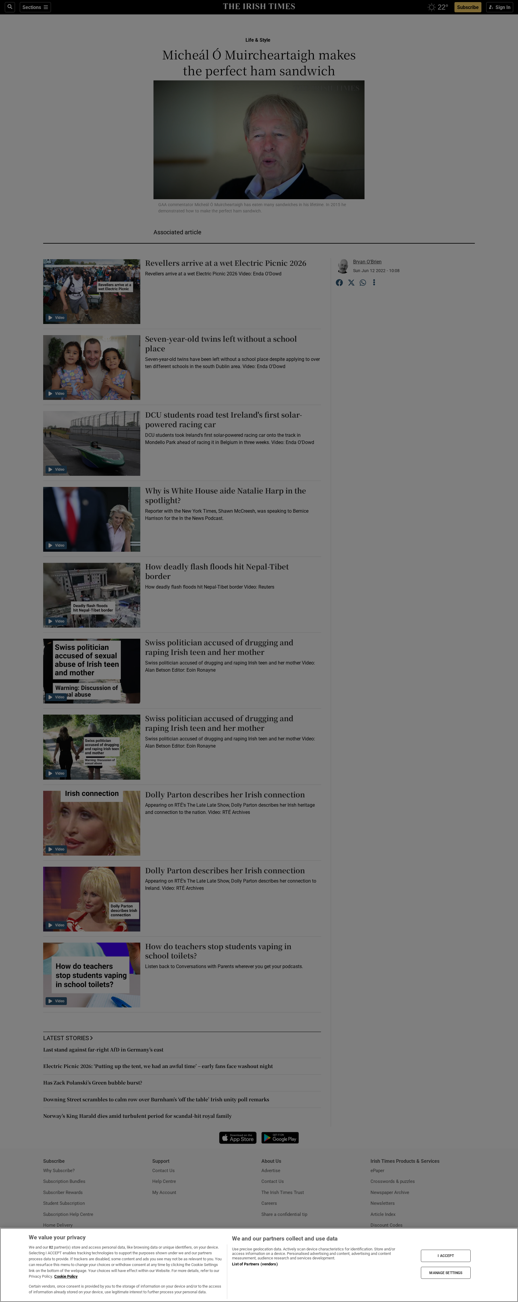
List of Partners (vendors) (255, 1264)
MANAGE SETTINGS (445, 1272)
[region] (259, 1265)
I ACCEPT (446, 1256)
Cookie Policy (66, 1276)
